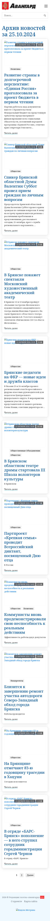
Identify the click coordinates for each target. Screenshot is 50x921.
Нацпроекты (17, 680)
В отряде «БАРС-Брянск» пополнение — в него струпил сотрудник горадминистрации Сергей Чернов (24, 842)
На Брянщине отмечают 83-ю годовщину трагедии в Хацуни (24, 770)
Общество (16, 171)
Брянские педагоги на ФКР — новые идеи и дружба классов (25, 377)
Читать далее (11, 133)
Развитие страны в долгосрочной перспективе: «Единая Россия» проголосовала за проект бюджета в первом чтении (22, 88)
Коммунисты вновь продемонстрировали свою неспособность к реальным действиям (25, 623)
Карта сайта (30, 901)
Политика (15, 69)
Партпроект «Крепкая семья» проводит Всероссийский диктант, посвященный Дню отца (22, 547)
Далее (30, 875)
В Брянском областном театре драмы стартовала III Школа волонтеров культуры (24, 469)
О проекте (16, 901)
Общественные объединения (25, 450)
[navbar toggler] (46, 6)
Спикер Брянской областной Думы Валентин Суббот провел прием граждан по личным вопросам (23, 188)
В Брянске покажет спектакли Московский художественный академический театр (22, 286)
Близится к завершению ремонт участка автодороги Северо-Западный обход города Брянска (23, 697)
